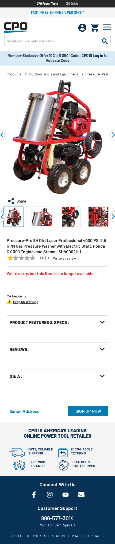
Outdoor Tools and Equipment (53, 74)
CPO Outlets (72, 3)
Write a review (64, 258)
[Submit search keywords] (104, 41)
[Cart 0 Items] (95, 28)
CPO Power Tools (47, 3)
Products (14, 74)
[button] (14, 217)
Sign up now (88, 410)
